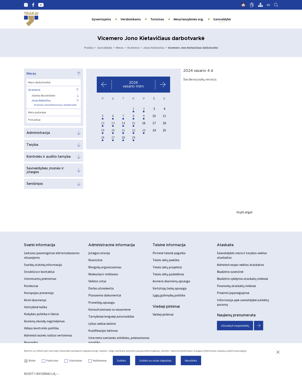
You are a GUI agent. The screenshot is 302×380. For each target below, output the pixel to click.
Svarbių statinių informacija (43, 265)
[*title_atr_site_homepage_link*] (31, 19)
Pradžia (88, 47)
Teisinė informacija (169, 245)
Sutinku (121, 360)
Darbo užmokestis (101, 288)
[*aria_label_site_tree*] (260, 5)
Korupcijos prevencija (39, 293)
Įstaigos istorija (99, 253)
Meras (119, 47)
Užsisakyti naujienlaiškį (235, 325)
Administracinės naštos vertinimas (48, 335)
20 (113, 130)
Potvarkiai (34, 119)
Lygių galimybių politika (169, 295)
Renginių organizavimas (104, 267)
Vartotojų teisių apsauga (170, 288)
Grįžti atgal (244, 212)
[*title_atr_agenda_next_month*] (162, 85)
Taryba (32, 144)
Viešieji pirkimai (166, 307)
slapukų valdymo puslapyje (231, 350)
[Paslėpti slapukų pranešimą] (278, 352)
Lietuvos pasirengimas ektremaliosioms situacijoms (52, 255)
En (268, 4)
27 (113, 137)
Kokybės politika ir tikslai (41, 314)
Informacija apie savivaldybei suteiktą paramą (243, 302)
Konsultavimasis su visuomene (109, 309)
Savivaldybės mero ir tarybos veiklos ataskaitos (242, 255)
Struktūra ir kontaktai (39, 272)
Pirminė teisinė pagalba (169, 253)
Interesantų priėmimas (40, 279)
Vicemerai (133, 47)
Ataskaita (225, 245)
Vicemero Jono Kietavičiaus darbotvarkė (55, 104)
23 (143, 130)
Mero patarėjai (37, 112)
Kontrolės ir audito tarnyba (49, 156)
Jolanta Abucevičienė (43, 95)
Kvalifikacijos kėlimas (103, 330)
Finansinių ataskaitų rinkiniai (236, 286)
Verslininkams (131, 19)
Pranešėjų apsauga (101, 302)
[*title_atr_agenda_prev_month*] (104, 85)
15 (133, 123)
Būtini (32, 360)
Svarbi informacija (39, 245)
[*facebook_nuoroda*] (33, 5)
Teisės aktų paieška (166, 260)
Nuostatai (95, 260)
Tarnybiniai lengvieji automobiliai (111, 316)
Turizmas (157, 19)
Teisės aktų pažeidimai (168, 274)
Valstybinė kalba (35, 307)
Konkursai (31, 286)
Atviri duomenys (35, 300)
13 (113, 123)
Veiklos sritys (97, 281)
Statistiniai (75, 360)
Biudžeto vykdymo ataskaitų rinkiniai (242, 279)
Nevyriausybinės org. (189, 19)
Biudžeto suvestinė (230, 272)
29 (133, 137)
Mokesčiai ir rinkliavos (103, 274)
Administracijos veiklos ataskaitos (240, 265)
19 (102, 130)
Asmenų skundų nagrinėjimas (44, 321)
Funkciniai (52, 360)
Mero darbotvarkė (39, 82)
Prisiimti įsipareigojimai (233, 293)
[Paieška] (276, 5)
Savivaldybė (222, 19)
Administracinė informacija (111, 245)
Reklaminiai (100, 360)
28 (123, 137)
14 (123, 123)
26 (102, 137)
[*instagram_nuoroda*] (26, 5)
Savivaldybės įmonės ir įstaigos (45, 170)
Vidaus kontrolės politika (41, 328)
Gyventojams (101, 19)
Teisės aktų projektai (167, 267)
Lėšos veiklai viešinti (102, 323)
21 (123, 130)
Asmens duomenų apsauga (171, 281)
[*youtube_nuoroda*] (41, 5)
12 (102, 123)
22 (133, 130)
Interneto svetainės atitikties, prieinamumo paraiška (118, 340)
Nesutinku (191, 360)
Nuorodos (31, 342)
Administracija (38, 132)
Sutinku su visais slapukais (155, 360)
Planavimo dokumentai (104, 295)
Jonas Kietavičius (153, 47)
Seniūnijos (35, 183)
